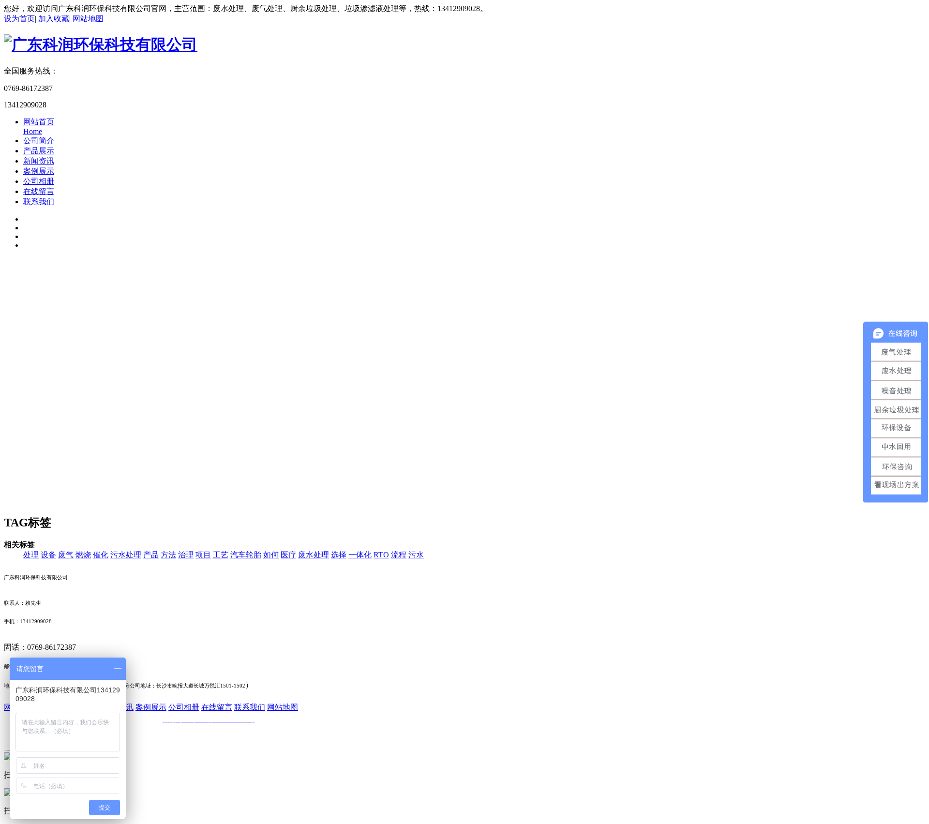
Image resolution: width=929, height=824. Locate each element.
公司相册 (38, 181)
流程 (398, 555)
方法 (168, 555)
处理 (31, 555)
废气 (66, 555)
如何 (271, 555)
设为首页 (19, 19)
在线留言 (38, 191)
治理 (186, 555)
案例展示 (38, 171)
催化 (100, 555)
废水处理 (313, 555)
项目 (203, 555)
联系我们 (38, 201)
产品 (151, 555)
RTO (381, 555)
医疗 (288, 555)
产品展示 (38, 151)
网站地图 (88, 19)
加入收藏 (53, 19)
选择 (338, 555)
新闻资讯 (38, 161)
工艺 (220, 555)
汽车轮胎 (245, 555)
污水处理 (125, 555)
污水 (416, 555)
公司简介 (38, 140)
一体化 (360, 555)
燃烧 (83, 555)
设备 (48, 555)
